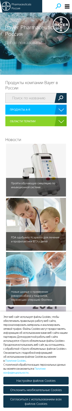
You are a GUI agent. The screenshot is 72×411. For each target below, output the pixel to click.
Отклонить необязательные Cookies (36, 390)
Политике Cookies (15, 360)
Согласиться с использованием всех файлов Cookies (36, 401)
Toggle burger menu (67, 6)
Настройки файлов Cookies (36, 381)
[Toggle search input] (58, 6)
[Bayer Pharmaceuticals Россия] (6, 6)
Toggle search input (58, 6)
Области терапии (22, 121)
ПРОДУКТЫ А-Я (20, 109)
